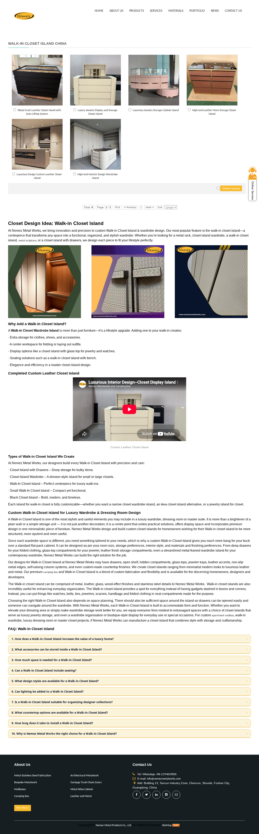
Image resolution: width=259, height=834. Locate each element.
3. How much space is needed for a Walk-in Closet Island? (52, 660)
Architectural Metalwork (84, 775)
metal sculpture (27, 240)
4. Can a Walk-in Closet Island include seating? (44, 670)
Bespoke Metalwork (25, 782)
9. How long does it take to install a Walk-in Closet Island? (52, 723)
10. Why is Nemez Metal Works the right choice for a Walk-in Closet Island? (64, 733)
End (160, 207)
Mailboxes (20, 789)
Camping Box (21, 796)
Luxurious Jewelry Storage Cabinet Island (156, 110)
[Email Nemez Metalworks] (176, 795)
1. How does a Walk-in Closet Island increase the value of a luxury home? (63, 639)
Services (156, 11)
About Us (116, 11)
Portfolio (197, 11)
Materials (175, 11)
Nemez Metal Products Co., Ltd (113, 825)
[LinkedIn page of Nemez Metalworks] (156, 795)
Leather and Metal (81, 796)
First (117, 207)
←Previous (130, 207)
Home (99, 11)
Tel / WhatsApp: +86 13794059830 (156, 774)
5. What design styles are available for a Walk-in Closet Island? (55, 681)
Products (136, 11)
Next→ (150, 207)
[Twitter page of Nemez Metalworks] (146, 795)
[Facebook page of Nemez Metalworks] (137, 795)
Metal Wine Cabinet (81, 789)
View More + (22, 808)
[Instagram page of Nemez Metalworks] (166, 795)
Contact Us (233, 11)
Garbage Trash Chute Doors (86, 782)
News (215, 11)
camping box (50, 572)
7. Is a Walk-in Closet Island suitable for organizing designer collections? (62, 702)
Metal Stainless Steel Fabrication (32, 775)
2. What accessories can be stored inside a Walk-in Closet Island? (57, 649)
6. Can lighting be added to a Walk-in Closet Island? (48, 691)
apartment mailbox (223, 615)
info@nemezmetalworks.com (164, 778)
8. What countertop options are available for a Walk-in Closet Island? (60, 712)
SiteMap (167, 825)
